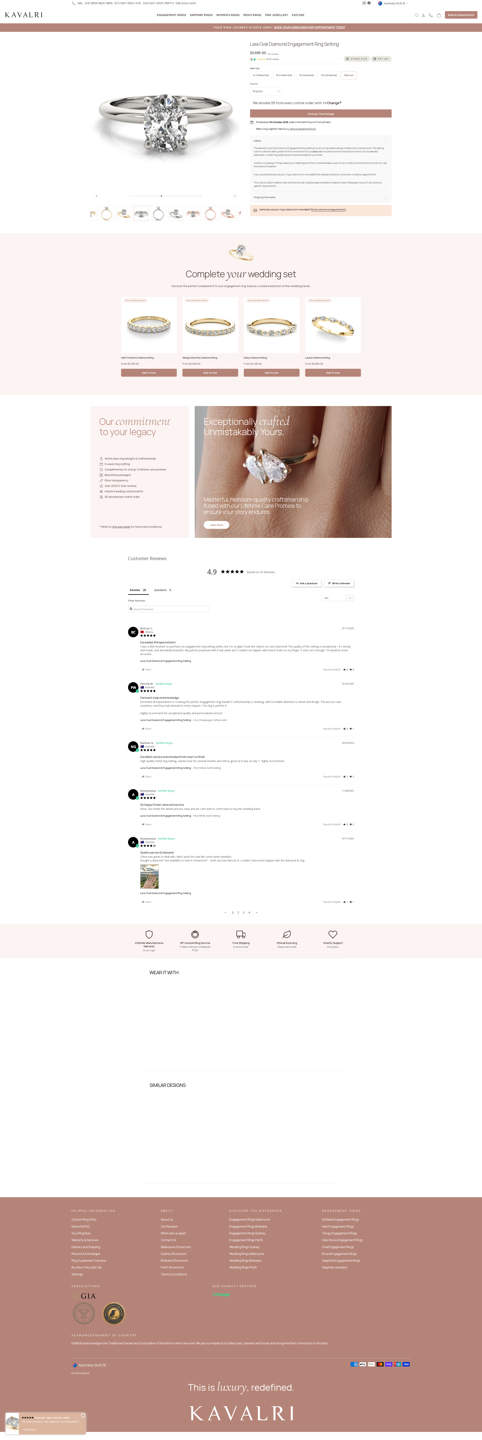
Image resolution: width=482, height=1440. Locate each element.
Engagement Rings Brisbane (248, 1227)
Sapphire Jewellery (334, 1267)
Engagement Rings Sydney (247, 1233)
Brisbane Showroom (174, 1261)
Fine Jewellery (276, 15)
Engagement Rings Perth (246, 1240)
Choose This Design (321, 114)
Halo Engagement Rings (338, 1227)
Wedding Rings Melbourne (246, 1254)
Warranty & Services (85, 1240)
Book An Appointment (461, 15)
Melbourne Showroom (176, 1247)
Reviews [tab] (135, 590)
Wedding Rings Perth (243, 1267)
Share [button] (148, 669)
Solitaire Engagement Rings (340, 1220)
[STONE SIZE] (357, 59)
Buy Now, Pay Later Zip (87, 1267)
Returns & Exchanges (86, 1254)
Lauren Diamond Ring (317, 357)
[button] (345, 669)
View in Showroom (168, 1056)
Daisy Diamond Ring (255, 357)
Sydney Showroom (173, 1254)
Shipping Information (265, 197)
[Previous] (96, 196)
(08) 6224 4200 (185, 3)
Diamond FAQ (81, 1227)
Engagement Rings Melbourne (249, 1220)
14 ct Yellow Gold (261, 75)
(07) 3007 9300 (124, 3)
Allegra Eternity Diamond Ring (199, 357)
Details (257, 140)
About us (167, 1220)
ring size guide (121, 526)
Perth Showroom (172, 1267)
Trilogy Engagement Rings (339, 1233)
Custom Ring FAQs (84, 1220)
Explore (298, 15)
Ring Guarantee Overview (89, 1261)
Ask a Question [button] (308, 583)
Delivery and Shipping (86, 1247)
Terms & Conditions (174, 1274)
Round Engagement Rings (339, 1254)
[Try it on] (381, 59)
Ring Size (254, 83)
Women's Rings (227, 15)
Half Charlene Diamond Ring (137, 357)
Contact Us (168, 1240)
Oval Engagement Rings (338, 1247)
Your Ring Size (81, 1233)
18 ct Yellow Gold (284, 75)
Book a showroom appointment (328, 209)
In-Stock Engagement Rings (301, 129)
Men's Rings (252, 15)
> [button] (256, 912)
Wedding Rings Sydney (244, 1247)
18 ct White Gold (329, 75)
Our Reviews (169, 1227)
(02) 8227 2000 (153, 3)
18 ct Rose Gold (306, 75)
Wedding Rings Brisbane (245, 1261)
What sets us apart (173, 1233)
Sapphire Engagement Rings (341, 1261)
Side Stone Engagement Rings (342, 1240)
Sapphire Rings (201, 15)
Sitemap (77, 1274)
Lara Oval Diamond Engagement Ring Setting (165, 661)
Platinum (349, 75)
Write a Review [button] (341, 583)
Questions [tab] (160, 590)
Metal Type (254, 68)
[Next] (234, 196)
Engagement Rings (171, 15)
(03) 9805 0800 (95, 3)
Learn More (216, 525)
